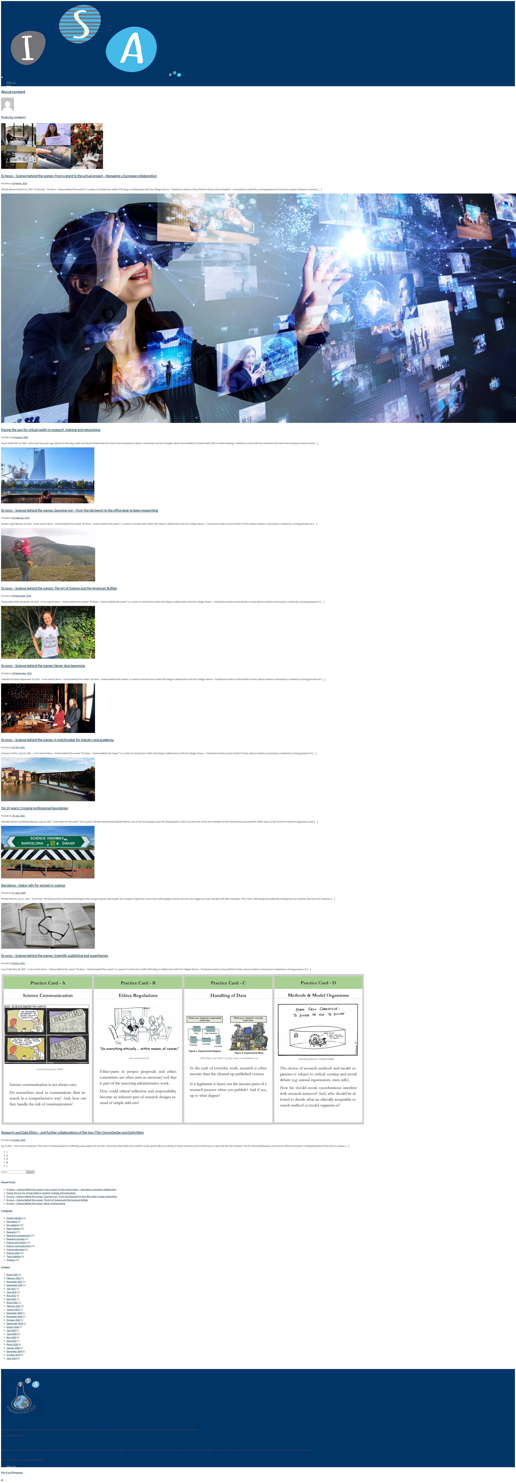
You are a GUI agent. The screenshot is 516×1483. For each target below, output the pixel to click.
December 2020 (14, 1313)
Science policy (13, 1252)
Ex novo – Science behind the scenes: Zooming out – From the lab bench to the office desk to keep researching (79, 510)
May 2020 (11, 1337)
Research (11, 1232)
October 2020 (13, 1320)
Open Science (13, 1228)
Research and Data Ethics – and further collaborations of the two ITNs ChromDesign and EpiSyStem (72, 1132)
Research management (18, 1235)
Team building (13, 1256)
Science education (15, 1249)
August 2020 (12, 1327)
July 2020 (11, 1330)
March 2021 (12, 1302)
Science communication (18, 1246)
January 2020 (13, 1347)
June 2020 (11, 1333)
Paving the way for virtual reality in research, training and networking (50, 429)
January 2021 (13, 1309)
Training (10, 1259)
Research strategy (15, 1239)
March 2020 (12, 1344)
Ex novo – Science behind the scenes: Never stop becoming (43, 665)
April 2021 (11, 1299)
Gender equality (14, 1218)
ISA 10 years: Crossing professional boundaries (34, 808)
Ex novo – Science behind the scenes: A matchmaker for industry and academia (57, 739)
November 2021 (14, 1281)
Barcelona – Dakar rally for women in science (33, 885)
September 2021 (14, 1285)
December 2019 (14, 1351)
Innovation (11, 1221)
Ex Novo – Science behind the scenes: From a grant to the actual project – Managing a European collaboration (79, 175)
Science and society (16, 1242)
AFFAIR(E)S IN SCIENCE (206, 75)
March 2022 (12, 1274)
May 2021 (11, 1295)
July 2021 (11, 1288)
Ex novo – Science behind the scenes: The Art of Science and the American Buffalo (59, 588)
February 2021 (13, 1306)
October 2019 (13, 1354)
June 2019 (11, 1358)
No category (12, 1225)
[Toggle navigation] (2, 77)
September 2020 (14, 1323)
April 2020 (11, 1340)
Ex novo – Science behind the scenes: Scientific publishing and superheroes (54, 955)
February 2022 (13, 1278)
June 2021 (11, 1292)
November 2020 (14, 1316)
